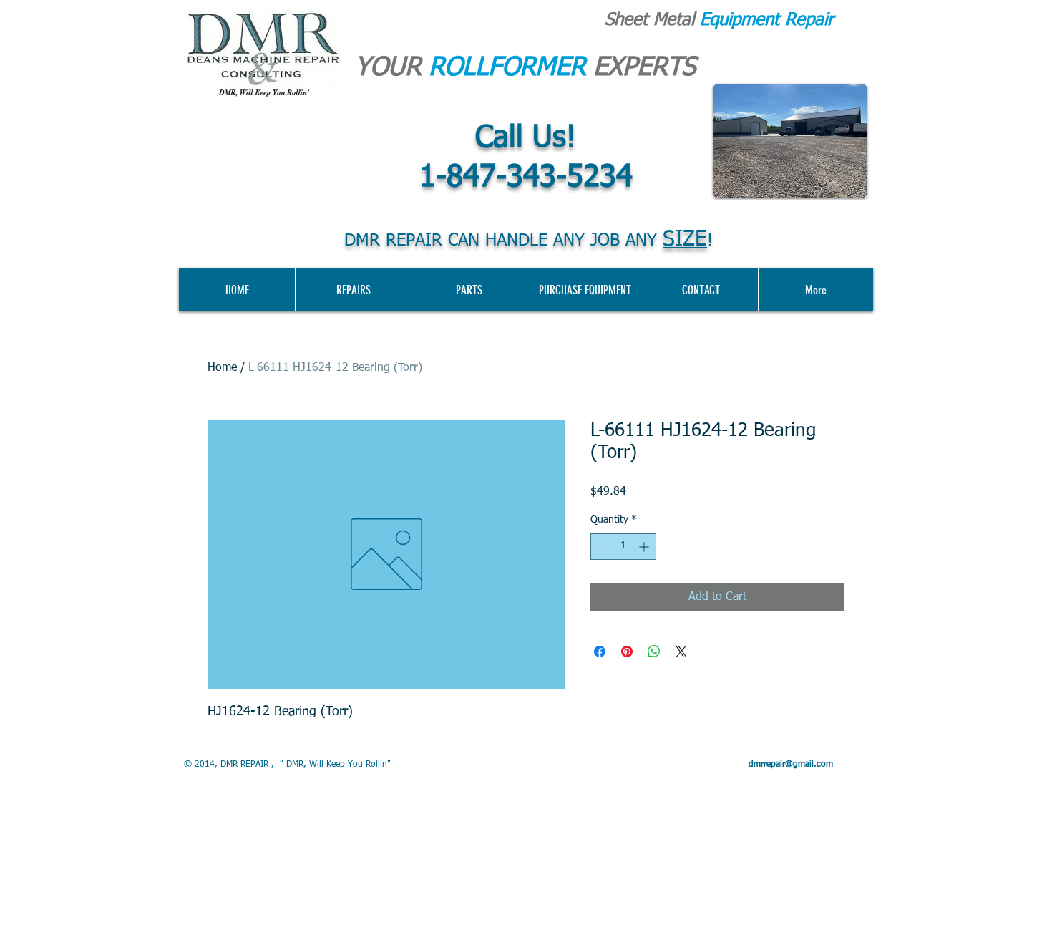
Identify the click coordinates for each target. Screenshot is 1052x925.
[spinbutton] (623, 546)
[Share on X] (681, 651)
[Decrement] (601, 546)
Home (222, 368)
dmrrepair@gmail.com (791, 764)
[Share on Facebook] (599, 651)
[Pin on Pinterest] (626, 651)
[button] (585, 289)
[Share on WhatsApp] (654, 651)
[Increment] (645, 546)
